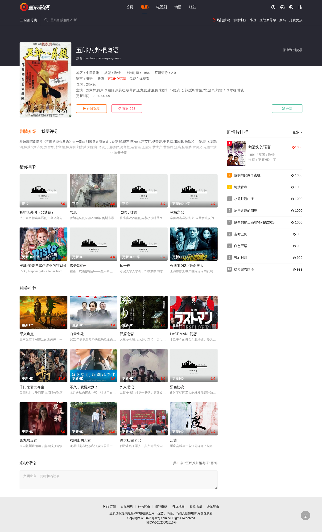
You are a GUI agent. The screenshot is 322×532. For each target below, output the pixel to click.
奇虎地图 (178, 506)
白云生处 (77, 334)
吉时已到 (240, 234)
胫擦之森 (127, 334)
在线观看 (91, 108)
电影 (145, 7)
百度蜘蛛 (127, 506)
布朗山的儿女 (80, 440)
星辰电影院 (35, 7)
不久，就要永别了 (84, 387)
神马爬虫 (144, 506)
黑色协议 (177, 387)
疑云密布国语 (244, 269)
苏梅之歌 (177, 212)
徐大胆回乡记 (130, 440)
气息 (73, 212)
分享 (287, 108)
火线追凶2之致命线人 (187, 266)
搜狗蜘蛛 (161, 506)
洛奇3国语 (78, 266)
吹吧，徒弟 (128, 212)
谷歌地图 (196, 506)
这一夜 (125, 266)
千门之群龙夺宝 (32, 387)
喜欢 (126, 108)
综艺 (192, 7)
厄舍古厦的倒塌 (245, 210)
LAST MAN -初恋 (183, 334)
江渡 (173, 440)
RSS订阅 (109, 506)
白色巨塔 (240, 246)
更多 (297, 132)
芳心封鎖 (240, 258)
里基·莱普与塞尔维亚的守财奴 (43, 266)
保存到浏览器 (292, 50)
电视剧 (161, 7)
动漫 (178, 7)
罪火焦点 (27, 334)
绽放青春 (240, 187)
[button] (30, 131)
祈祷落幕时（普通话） (37, 212)
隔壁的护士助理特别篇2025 (254, 222)
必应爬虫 (213, 506)
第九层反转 (28, 440)
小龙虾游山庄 (244, 199)
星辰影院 (115, 513)
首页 (129, 7)
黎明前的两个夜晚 (247, 175)
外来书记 (127, 387)
